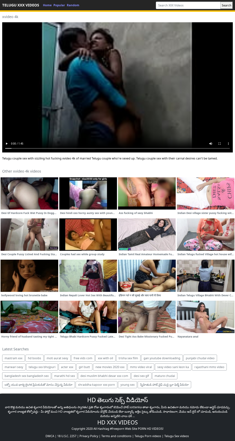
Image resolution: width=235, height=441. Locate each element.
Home (47, 5)
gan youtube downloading (162, 358)
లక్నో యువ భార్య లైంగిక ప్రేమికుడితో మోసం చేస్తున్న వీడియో (39, 385)
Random (73, 5)
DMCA (50, 436)
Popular (59, 5)
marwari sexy (14, 367)
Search (226, 5)
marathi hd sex (64, 376)
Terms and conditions (116, 436)
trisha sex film (128, 358)
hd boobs (34, 358)
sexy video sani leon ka (173, 367)
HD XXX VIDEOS (117, 422)
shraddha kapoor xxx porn (96, 385)
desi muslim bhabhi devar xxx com (104, 376)
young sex (127, 385)
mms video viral (141, 367)
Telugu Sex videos (176, 436)
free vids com (83, 358)
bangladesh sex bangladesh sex (27, 376)
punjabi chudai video (200, 358)
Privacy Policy (88, 436)
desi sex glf (141, 376)
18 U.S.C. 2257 (66, 436)
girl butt (84, 367)
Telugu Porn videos (148, 436)
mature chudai (165, 376)
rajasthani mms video (209, 367)
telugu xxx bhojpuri (42, 367)
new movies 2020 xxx (109, 367)
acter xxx (67, 367)
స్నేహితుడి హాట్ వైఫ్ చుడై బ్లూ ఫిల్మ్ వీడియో (164, 385)
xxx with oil (105, 358)
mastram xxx (13, 358)
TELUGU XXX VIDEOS (20, 5)
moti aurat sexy (57, 358)
